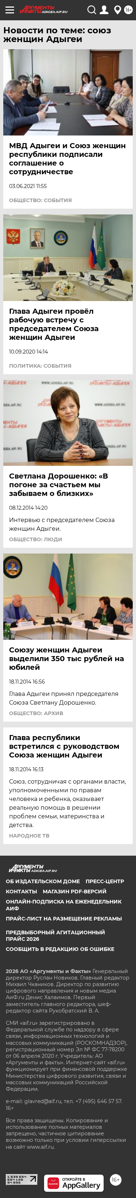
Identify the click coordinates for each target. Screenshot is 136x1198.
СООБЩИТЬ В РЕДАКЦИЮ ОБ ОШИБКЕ (60, 949)
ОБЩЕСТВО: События (40, 200)
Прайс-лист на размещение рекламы (64, 918)
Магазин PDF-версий (75, 891)
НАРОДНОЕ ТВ (29, 835)
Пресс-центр (105, 881)
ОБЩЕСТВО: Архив (36, 713)
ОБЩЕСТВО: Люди (35, 539)
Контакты (21, 891)
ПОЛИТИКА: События (40, 365)
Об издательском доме (43, 881)
